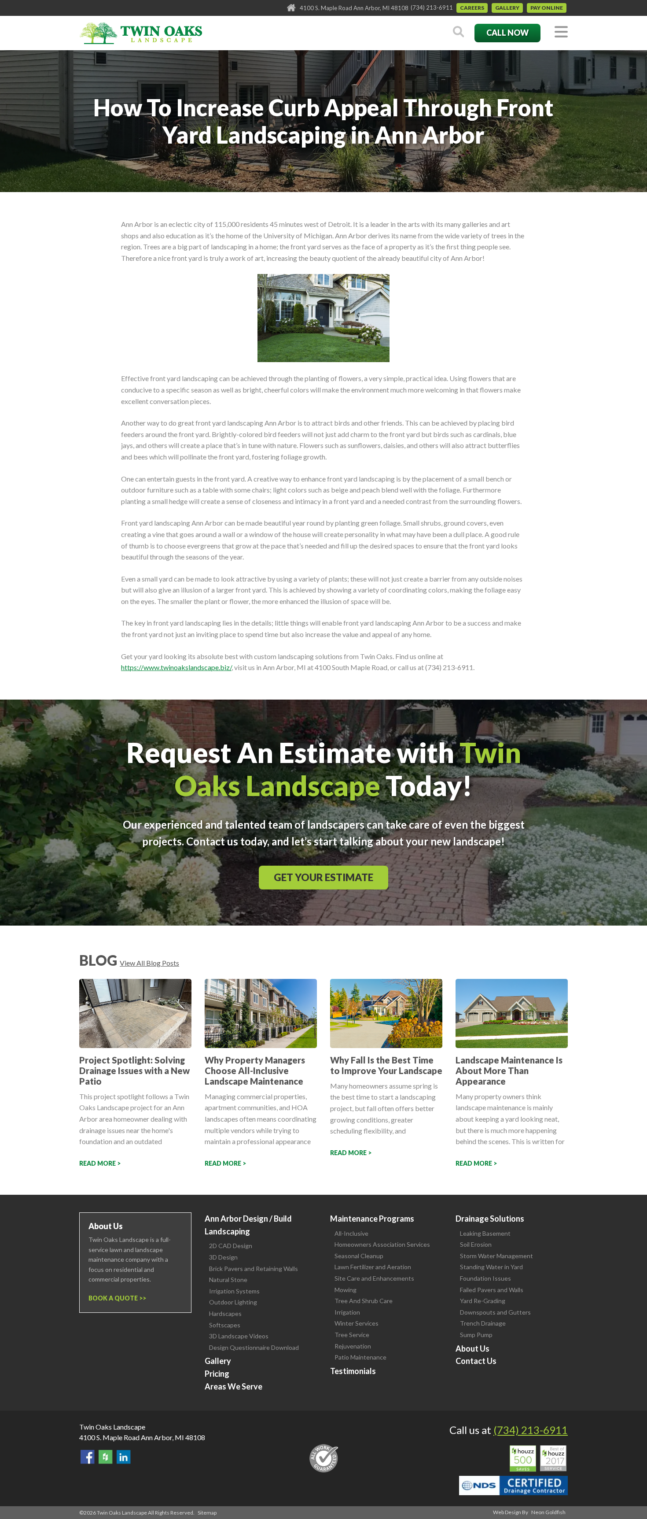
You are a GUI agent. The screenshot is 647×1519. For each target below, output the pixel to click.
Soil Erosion (476, 1244)
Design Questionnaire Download (254, 1347)
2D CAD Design (230, 1245)
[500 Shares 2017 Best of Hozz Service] (538, 1458)
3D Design (223, 1257)
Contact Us (476, 1361)
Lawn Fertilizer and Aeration (373, 1267)
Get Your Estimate (323, 877)
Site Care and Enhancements (374, 1278)
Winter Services (357, 1323)
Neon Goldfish (548, 1512)
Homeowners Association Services (382, 1244)
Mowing (346, 1289)
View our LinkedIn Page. (124, 1457)
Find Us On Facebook (88, 1457)
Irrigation (347, 1312)
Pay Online (546, 7)
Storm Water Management (496, 1256)
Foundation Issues (485, 1278)
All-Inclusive (351, 1233)
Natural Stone (228, 1279)
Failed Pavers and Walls (491, 1289)
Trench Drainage (483, 1323)
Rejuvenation (353, 1346)
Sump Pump (476, 1334)
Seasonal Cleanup (359, 1256)
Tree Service (352, 1334)
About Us (472, 1348)
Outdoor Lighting (233, 1302)
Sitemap (207, 1512)
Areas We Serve (233, 1386)
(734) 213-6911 (432, 7)
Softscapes (224, 1325)
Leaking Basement (485, 1233)
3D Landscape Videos (238, 1336)
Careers (472, 7)
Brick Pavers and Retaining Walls (253, 1268)
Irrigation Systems (234, 1291)
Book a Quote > (115, 1298)
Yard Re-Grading (482, 1300)
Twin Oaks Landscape (112, 1427)
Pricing (217, 1373)
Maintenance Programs (372, 1218)
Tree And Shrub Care (364, 1300)
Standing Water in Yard (491, 1267)
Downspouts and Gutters (495, 1312)
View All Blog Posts (149, 963)
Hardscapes (225, 1313)
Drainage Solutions (490, 1218)
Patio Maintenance (360, 1357)
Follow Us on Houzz (106, 1457)
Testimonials (353, 1371)
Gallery (507, 7)
